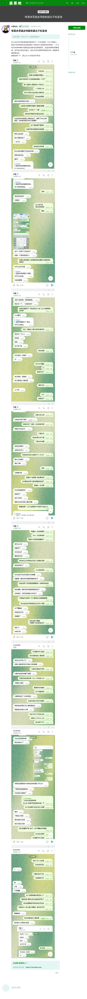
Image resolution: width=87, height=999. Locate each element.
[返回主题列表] (3, 3)
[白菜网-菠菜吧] (18, 963)
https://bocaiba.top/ (34, 967)
